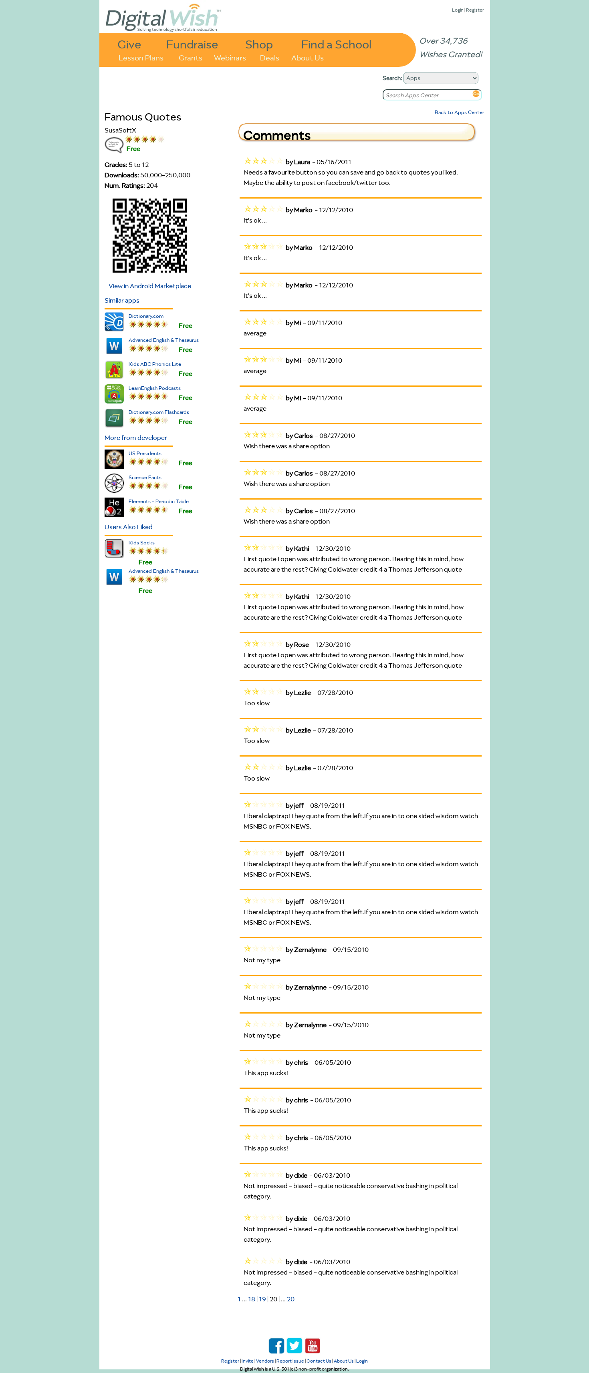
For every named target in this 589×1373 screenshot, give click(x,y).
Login (458, 9)
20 (290, 1299)
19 (262, 1299)
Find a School (336, 43)
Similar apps (122, 300)
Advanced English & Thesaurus (164, 340)
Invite (248, 1360)
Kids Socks (142, 542)
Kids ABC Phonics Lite (155, 364)
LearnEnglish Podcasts (155, 388)
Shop (259, 43)
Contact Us (319, 1360)
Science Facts (145, 477)
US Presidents (145, 453)
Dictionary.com (146, 316)
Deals (269, 57)
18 (251, 1299)
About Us (307, 57)
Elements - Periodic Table (159, 501)
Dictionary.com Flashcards (159, 412)
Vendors (265, 1360)
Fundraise (192, 43)
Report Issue (290, 1360)
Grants (190, 57)
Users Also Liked (129, 526)
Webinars (230, 57)
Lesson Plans (141, 57)
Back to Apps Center (459, 112)
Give (129, 43)
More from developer (136, 437)
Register (475, 9)
